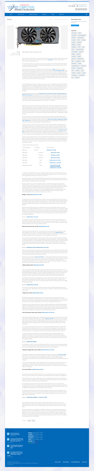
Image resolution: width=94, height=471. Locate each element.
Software (77, 70)
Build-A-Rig (74, 35)
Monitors (73, 58)
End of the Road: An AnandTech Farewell (14, 434)
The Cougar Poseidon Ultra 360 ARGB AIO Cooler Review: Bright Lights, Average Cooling (15, 453)
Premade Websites (75, 462)
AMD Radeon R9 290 (55, 157)
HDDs (73, 49)
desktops (83, 39)
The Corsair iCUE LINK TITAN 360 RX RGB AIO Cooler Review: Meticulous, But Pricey (17, 440)
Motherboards (80, 58)
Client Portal (58, 462)
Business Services (33, 14)
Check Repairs (66, 462)
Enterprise (79, 42)
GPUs (29, 420)
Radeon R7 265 (59, 232)
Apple (80, 32)
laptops (73, 54)
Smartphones (79, 68)
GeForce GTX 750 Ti (39, 257)
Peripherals (83, 65)
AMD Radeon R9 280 (55, 155)
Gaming (78, 44)
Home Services (21, 14)
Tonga (53, 69)
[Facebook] (79, 9)
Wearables (77, 77)
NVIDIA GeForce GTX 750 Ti (43, 247)
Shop (53, 14)
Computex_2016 (80, 37)
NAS (72, 61)
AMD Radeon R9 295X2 (55, 166)
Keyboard (81, 51)
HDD (83, 47)
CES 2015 (73, 37)
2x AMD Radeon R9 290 (55, 165)
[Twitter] (76, 9)
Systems (78, 72)
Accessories (74, 32)
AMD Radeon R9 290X (31, 341)
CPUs (79, 39)
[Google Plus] (84, 9)
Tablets (84, 72)
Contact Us (61, 14)
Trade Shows (74, 75)
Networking (78, 61)
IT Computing (74, 51)
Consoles (73, 39)
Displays (73, 42)
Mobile (79, 56)
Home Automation (79, 49)
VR (72, 77)
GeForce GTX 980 (62, 354)
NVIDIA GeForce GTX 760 (32, 284)
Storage (73, 72)
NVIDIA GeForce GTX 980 (55, 162)
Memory (78, 54)
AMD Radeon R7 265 (55, 152)
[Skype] (86, 9)
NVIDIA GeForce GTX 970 (55, 160)
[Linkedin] (81, 9)
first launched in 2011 (59, 70)
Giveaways (74, 47)
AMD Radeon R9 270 (31, 247)
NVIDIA (79, 63)
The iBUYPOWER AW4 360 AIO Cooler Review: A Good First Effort (16, 446)
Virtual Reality (81, 75)
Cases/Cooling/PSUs (82, 35)
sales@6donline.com (82, 6)
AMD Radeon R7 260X (51, 150)
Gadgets (73, 44)
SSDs (82, 70)
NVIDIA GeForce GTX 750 (32, 217)
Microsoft (74, 56)
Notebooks (74, 63)
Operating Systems (75, 65)
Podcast (73, 68)
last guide (50, 59)
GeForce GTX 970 (49, 318)
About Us (44, 14)
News (33, 420)
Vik (17, 51)
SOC (73, 70)
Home (11, 14)
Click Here (74, 25)
